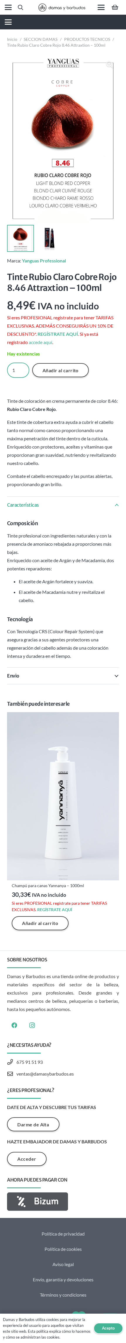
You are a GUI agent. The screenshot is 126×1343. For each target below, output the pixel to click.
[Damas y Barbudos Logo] (61, 7)
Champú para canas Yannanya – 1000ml (48, 885)
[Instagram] (32, 1025)
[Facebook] (14, 1025)
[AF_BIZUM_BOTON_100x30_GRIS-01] (63, 1201)
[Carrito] (114, 7)
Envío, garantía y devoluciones (63, 1279)
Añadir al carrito (60, 370)
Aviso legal (63, 1264)
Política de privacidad (63, 1233)
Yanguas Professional (44, 260)
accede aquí (40, 342)
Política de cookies (63, 1249)
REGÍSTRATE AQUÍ (58, 334)
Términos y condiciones (63, 1294)
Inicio (12, 39)
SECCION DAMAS (40, 39)
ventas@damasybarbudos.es (45, 1073)
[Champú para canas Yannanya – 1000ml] (63, 796)
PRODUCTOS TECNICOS (87, 39)
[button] (8, 7)
